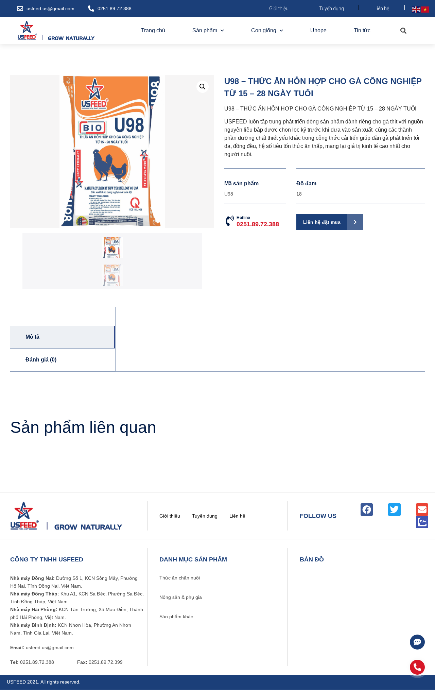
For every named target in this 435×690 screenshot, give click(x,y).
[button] (403, 30)
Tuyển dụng (331, 8)
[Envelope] (422, 509)
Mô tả (32, 337)
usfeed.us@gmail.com (50, 8)
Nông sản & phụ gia (180, 597)
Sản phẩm (204, 30)
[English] (416, 9)
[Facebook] (367, 509)
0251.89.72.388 (115, 8)
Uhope (318, 30)
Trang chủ (153, 30)
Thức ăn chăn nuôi (179, 577)
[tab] (62, 337)
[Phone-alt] (417, 667)
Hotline (258, 221)
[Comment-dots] (417, 642)
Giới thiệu (279, 8)
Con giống (263, 30)
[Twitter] (394, 509)
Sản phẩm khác (176, 616)
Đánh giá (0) (40, 360)
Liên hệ (382, 8)
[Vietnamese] (425, 9)
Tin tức (362, 30)
